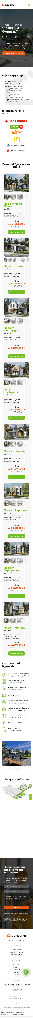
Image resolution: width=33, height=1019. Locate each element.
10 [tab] (23, 769)
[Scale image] (16, 183)
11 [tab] (25, 769)
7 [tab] (16, 769)
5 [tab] (12, 769)
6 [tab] (14, 769)
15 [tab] (16, 771)
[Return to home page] (8, 5)
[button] (13, 53)
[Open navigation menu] (29, 5)
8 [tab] (19, 769)
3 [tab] (8, 769)
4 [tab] (10, 769)
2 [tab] (6, 769)
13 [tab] (29, 769)
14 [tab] (14, 771)
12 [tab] (27, 769)
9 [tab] (21, 769)
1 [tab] (4, 769)
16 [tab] (19, 771)
